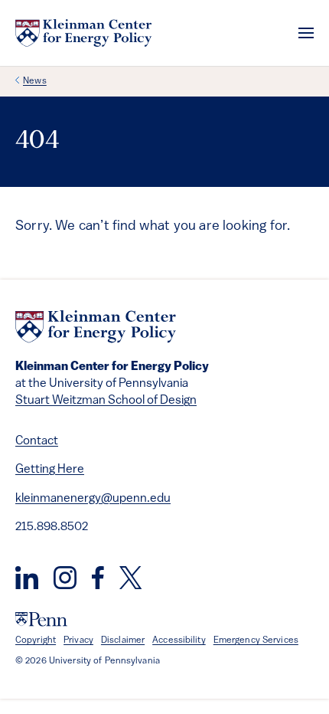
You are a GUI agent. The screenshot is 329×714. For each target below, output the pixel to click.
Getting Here (49, 469)
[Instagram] (65, 577)
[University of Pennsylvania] (41, 619)
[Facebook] (98, 577)
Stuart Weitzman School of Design (106, 401)
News (35, 81)
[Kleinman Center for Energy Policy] (83, 33)
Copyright (35, 640)
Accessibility (179, 640)
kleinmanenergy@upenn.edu (93, 499)
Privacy (78, 640)
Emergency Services (255, 640)
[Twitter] (130, 577)
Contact (36, 441)
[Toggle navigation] (306, 33)
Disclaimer (123, 640)
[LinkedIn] (26, 577)
